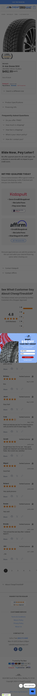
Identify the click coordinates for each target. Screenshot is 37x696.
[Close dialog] (36, 334)
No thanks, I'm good (28, 360)
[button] (27, 357)
